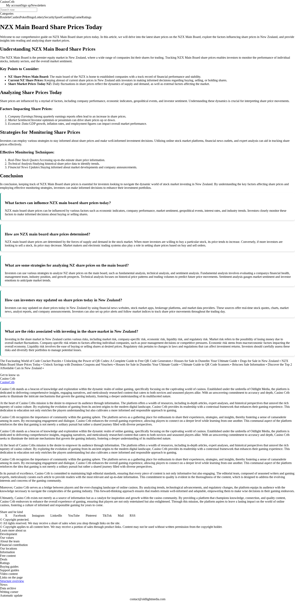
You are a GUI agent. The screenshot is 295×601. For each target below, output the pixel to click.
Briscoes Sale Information (248, 364)
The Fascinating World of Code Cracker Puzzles (30, 361)
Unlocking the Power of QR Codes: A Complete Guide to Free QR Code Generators (117, 361)
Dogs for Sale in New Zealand (259, 361)
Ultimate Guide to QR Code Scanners (205, 364)
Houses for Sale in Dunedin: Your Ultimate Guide (205, 361)
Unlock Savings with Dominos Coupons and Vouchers (78, 364)
